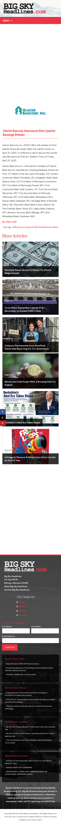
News (21, 602)
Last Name (36, 626)
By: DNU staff (9, 221)
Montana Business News (46, 227)
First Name (7, 626)
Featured (29, 227)
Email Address (9, 636)
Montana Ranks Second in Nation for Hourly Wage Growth (28, 271)
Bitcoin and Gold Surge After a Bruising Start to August (30, 383)
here (40, 820)
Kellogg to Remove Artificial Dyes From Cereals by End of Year (30, 459)
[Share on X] (3, 417)
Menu (6, 20)
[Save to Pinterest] (3, 423)
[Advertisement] (30, 59)
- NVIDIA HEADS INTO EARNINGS (18, 767)
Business (19, 227)
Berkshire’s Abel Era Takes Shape (22, 422)
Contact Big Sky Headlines (17, 589)
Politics (22, 606)
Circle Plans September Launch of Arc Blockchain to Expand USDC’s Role (25, 309)
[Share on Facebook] (3, 412)
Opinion (22, 611)
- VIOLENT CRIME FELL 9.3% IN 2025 (20, 674)
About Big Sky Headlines (16, 586)
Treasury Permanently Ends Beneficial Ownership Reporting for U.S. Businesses (27, 347)
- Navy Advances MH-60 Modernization (22, 664)
